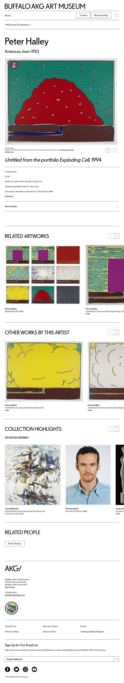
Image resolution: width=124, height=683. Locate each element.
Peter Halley (27, 41)
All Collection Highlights (17, 437)
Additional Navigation (17, 24)
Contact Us (10, 626)
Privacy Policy (12, 631)
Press (83, 626)
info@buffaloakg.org (15, 595)
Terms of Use (49, 631)
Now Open (10, 587)
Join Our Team (50, 626)
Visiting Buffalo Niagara (92, 631)
